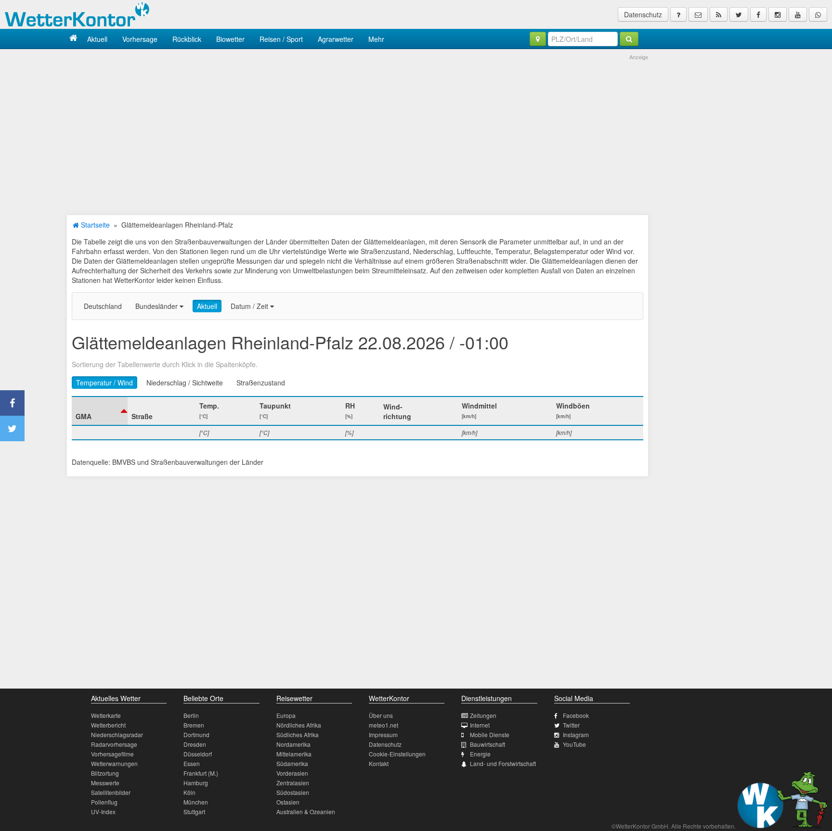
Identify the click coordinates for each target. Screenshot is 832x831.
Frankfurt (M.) (200, 773)
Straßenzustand (260, 382)
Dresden (194, 744)
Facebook (576, 715)
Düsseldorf (197, 754)
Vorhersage (139, 39)
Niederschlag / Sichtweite (184, 382)
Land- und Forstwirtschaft (503, 763)
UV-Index (103, 811)
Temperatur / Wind (104, 382)
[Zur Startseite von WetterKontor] (73, 39)
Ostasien (287, 802)
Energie (480, 754)
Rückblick (186, 39)
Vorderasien (292, 773)
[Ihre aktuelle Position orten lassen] (538, 39)
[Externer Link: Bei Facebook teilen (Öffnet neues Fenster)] (12, 403)
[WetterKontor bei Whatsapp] (818, 14)
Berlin (191, 715)
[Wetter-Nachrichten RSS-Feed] (719, 14)
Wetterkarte (106, 715)
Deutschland (103, 306)
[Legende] (678, 14)
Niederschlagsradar (117, 734)
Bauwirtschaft (487, 744)
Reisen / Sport (281, 39)
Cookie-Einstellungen (397, 754)
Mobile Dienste (489, 734)
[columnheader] (100, 410)
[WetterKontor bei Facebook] (758, 14)
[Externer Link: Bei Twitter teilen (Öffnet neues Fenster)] (12, 428)
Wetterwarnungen (114, 763)
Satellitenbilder (110, 792)
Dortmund (196, 734)
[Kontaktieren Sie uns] (698, 14)
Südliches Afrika (297, 734)
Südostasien (292, 792)
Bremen (193, 725)
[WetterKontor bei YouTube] (798, 14)
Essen (191, 763)
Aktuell (97, 39)
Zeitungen (483, 715)
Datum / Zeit (250, 306)
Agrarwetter (335, 39)
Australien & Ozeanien (305, 811)
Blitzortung (105, 773)
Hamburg (195, 783)
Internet (480, 725)
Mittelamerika (294, 754)
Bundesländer (157, 306)
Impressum (383, 734)
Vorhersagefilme (112, 754)
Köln (189, 792)
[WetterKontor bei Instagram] (777, 14)
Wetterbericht (108, 725)
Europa (286, 715)
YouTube (574, 744)
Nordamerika (293, 744)
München (195, 802)
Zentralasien (292, 783)
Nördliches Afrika (298, 725)
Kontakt (379, 763)
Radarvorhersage (114, 744)
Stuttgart (194, 811)
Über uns (381, 715)
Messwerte (105, 783)
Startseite (94, 225)
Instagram (576, 734)
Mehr (376, 39)
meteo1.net (383, 725)
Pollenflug (104, 802)
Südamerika (292, 763)
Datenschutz (643, 14)
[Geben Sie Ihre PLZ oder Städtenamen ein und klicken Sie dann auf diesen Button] (629, 39)
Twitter (571, 725)
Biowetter (230, 39)
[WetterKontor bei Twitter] (738, 14)
